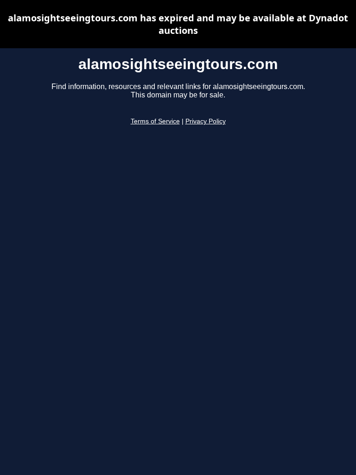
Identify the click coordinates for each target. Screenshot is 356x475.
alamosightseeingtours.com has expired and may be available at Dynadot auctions (178, 24)
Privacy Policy (205, 121)
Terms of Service (155, 121)
